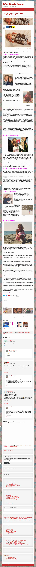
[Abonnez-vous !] (13, 27)
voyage (5, 521)
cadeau (25, 517)
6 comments (24, 15)
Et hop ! (6, 463)
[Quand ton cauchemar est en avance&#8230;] (17, 310)
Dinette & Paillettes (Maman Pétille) (12, 544)
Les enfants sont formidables (10, 532)
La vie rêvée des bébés (9, 530)
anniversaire (14, 517)
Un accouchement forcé (10, 503)
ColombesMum (10, 340)
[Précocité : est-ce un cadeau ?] (28, 310)
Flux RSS (7, 555)
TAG (6, 333)
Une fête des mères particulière (11, 483)
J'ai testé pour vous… (9, 529)
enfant (26, 332)
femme (24, 518)
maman (12, 520)
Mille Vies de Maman (18, 15)
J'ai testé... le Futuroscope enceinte (12, 496)
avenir (18, 517)
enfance (23, 332)
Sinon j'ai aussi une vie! (10, 332)
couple (30, 517)
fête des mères (28, 518)
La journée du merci (9, 486)
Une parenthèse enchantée (10, 498)
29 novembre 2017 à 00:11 (13, 351)
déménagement (6, 518)
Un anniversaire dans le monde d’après (12, 484)
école (7, 521)
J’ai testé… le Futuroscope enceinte (20, 540)
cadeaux (27, 517)
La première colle (8, 495)
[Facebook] (7, 27)
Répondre (6, 372)
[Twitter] (10, 27)
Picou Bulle (29, 48)
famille (21, 518)
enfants (17, 518)
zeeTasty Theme (31, 564)
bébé (23, 517)
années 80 (19, 332)
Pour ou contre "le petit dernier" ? (11, 499)
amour (10, 517)
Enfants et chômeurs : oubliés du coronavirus (13, 485)
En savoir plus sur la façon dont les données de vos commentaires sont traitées (17, 446)
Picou (8, 362)
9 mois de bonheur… (9, 528)
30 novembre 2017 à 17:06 (11, 363)
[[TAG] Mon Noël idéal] (7, 310)
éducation (10, 521)
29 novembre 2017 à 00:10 (11, 341)
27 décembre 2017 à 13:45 (11, 392)
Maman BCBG (24, 286)
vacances (21, 520)
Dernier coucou (8, 494)
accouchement (6, 517)
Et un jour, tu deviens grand (10, 557)
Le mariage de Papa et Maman (11, 531)
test (18, 520)
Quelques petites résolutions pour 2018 (12, 497)
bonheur (20, 517)
